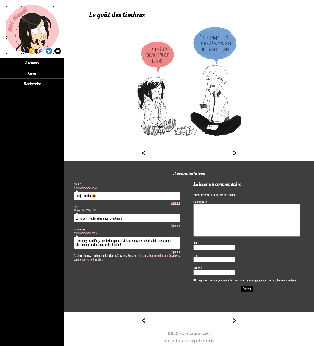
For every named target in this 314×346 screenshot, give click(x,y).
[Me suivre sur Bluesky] (49, 51)
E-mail (196, 255)
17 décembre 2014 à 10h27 (85, 233)
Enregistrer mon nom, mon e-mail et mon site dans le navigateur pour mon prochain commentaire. (247, 280)
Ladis (76, 207)
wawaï (184, 333)
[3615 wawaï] (32, 28)
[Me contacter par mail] (57, 51)
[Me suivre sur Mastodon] (40, 51)
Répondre (175, 203)
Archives (32, 63)
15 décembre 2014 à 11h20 (85, 187)
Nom (195, 243)
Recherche (32, 84)
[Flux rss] (32, 51)
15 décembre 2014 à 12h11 (85, 210)
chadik (77, 184)
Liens (32, 73)
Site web (197, 268)
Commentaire (200, 202)
